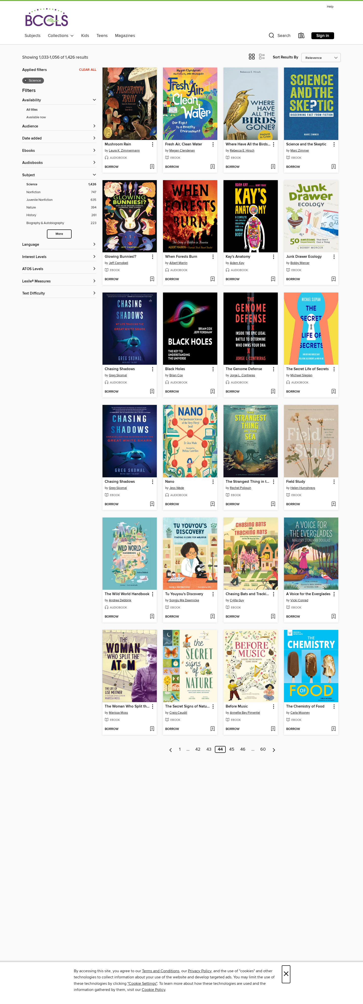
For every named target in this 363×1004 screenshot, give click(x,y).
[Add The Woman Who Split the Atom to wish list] (152, 729)
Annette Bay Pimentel (245, 713)
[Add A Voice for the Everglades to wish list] (333, 617)
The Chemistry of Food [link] (305, 706)
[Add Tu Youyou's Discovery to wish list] (212, 617)
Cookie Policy (153, 989)
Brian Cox (176, 375)
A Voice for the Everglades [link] (308, 594)
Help (330, 7)
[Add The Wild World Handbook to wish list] (152, 617)
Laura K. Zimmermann (124, 151)
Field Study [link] (295, 482)
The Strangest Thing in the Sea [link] (248, 482)
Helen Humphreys (302, 488)
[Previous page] (171, 749)
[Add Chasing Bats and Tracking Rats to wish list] (273, 617)
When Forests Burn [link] (181, 257)
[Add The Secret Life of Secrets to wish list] (333, 392)
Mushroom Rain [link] (118, 144)
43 (208, 749)
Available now (36, 117)
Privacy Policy (199, 971)
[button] (279, 36)
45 (231, 749)
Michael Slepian (301, 375)
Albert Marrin (178, 263)
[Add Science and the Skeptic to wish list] (333, 167)
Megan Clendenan (182, 151)
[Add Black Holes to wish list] (212, 392)
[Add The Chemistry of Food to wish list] (333, 729)
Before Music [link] (237, 706)
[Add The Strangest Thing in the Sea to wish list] (273, 504)
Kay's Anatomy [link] (238, 257)
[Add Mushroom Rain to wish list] (152, 167)
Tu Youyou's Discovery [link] (184, 594)
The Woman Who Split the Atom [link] (127, 706)
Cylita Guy (237, 600)
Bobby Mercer (299, 263)
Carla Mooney (300, 713)
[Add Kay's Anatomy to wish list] (273, 279)
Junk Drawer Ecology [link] (304, 257)
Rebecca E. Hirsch (242, 151)
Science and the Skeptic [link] (306, 144)
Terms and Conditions (160, 971)
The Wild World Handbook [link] (127, 594)
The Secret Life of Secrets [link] (307, 369)
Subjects (32, 35)
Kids (85, 35)
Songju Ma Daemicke (184, 600)
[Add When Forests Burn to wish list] (212, 279)
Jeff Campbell (118, 263)
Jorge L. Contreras (242, 375)
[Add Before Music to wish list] (273, 729)
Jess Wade (176, 488)
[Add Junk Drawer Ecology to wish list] (333, 279)
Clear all (87, 70)
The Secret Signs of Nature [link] (187, 706)
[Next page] (274, 749)
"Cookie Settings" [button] (142, 983)
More (59, 234)
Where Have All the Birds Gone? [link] (248, 144)
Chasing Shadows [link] (120, 369)
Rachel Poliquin (240, 488)
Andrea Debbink (120, 600)
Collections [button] (59, 35)
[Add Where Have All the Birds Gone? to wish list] (273, 167)
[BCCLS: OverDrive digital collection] (46, 17)
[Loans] (301, 36)
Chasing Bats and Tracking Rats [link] (248, 594)
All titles (32, 110)
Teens (102, 35)
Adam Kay (237, 263)
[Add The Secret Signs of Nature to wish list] (212, 729)
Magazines (125, 35)
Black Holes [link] (175, 369)
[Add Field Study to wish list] (333, 504)
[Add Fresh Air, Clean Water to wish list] (212, 167)
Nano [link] (169, 482)
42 (198, 749)
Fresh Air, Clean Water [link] (183, 144)
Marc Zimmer (299, 151)
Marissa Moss (118, 713)
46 (242, 749)
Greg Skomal (118, 375)
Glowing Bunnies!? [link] (120, 257)
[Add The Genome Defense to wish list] (273, 392)
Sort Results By (285, 57)
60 (263, 749)
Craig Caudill (178, 713)
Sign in (322, 35)
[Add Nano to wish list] (212, 504)
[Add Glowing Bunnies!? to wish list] (152, 279)
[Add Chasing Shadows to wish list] (152, 392)
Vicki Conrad (299, 600)
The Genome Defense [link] (244, 369)
